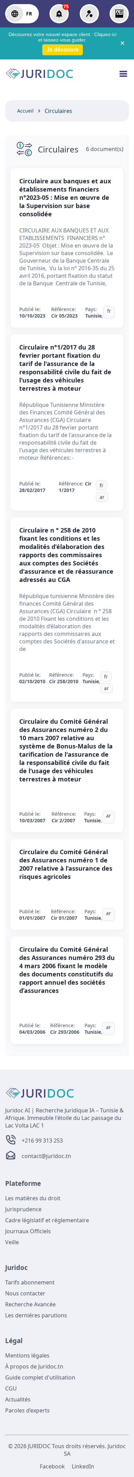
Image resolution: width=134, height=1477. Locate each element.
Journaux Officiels (28, 1231)
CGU (11, 1388)
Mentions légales (27, 1355)
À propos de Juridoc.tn (34, 1366)
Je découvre (62, 50)
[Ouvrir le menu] (123, 77)
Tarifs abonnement (30, 1282)
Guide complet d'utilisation (40, 1377)
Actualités (18, 1399)
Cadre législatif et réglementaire (47, 1220)
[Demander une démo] (119, 13)
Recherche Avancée (30, 1304)
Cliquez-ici (105, 34)
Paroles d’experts (27, 1410)
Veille (12, 1242)
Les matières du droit (32, 1198)
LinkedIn (83, 1466)
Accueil (25, 111)
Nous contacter (25, 1293)
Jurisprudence (23, 1209)
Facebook (52, 1466)
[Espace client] (89, 13)
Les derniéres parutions (36, 1315)
